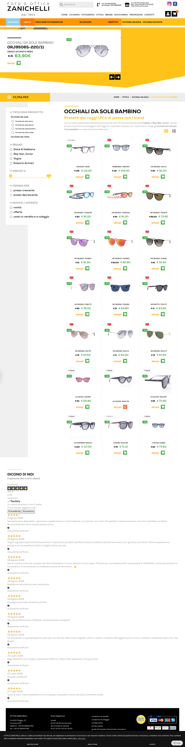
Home (116, 97)
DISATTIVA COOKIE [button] (32, 744)
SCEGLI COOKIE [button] (92, 744)
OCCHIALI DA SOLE (131, 22)
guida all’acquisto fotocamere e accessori (109, 729)
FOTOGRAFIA (88, 15)
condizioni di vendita (100, 717)
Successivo (28, 511)
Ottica (125, 97)
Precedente (14, 511)
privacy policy (97, 726)
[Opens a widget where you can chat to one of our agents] (177, 743)
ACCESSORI (85, 22)
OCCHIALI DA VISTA (152, 22)
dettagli (11, 63)
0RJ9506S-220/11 (25, 48)
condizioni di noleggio (101, 720)
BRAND (109, 15)
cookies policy (97, 723)
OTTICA (100, 15)
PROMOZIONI (136, 15)
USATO (27, 22)
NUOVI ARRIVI (121, 15)
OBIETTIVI (113, 22)
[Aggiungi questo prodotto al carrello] (87, 361)
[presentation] (112, 77)
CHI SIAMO (74, 15)
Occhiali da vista (20, 137)
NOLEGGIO (13, 22)
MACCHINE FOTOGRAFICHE (49, 22)
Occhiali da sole (140, 97)
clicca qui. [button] (82, 738)
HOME (64, 15)
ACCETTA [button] (152, 744)
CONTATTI (149, 15)
